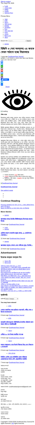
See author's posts (7, 190)
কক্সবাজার (6, 26)
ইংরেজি (6, 6)
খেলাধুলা (6, 34)
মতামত (6, 32)
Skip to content (6, 1)
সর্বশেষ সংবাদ (7, 263)
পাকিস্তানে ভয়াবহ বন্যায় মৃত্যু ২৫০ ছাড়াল (11, 266)
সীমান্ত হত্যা (7, 36)
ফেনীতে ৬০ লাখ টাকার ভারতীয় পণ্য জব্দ (10, 284)
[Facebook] (17, 62)
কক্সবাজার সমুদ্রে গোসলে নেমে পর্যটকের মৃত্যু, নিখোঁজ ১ (16, 245)
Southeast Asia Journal (15, 56)
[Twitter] (17, 64)
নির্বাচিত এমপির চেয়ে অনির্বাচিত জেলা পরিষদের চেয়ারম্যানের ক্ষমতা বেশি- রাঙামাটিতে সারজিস (14, 358)
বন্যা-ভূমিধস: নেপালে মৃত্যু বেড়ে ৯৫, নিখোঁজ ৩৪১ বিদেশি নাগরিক (16, 291)
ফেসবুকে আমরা (8, 8)
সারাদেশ (6, 22)
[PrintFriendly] (17, 75)
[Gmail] (17, 71)
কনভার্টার (6, 11)
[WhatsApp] (17, 66)
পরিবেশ (6, 37)
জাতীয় (5, 21)
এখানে (15, 175)
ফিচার (5, 29)
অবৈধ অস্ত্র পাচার (8, 31)
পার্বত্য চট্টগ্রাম (7, 24)
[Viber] (17, 77)
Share (8, 87)
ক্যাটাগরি (3, 298)
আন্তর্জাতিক (7, 27)
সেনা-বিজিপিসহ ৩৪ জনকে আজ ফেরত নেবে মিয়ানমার (15, 208)
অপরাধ (6, 227)
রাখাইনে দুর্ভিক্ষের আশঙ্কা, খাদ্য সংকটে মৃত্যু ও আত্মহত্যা (14, 274)
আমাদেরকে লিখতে (8, 13)
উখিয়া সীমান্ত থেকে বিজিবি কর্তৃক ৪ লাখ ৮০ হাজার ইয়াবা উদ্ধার (16, 276)
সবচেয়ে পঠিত (7, 261)
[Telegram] (17, 82)
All (13, 423)
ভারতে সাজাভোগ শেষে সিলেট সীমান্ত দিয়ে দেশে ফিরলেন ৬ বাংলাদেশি (17, 286)
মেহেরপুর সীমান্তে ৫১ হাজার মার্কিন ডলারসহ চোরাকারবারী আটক (15, 267)
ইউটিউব (6, 9)
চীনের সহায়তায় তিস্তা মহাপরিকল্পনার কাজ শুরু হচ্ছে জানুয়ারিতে (15, 272)
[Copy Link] (17, 68)
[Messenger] (17, 73)
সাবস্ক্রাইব (19, 178)
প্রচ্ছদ (6, 19)
